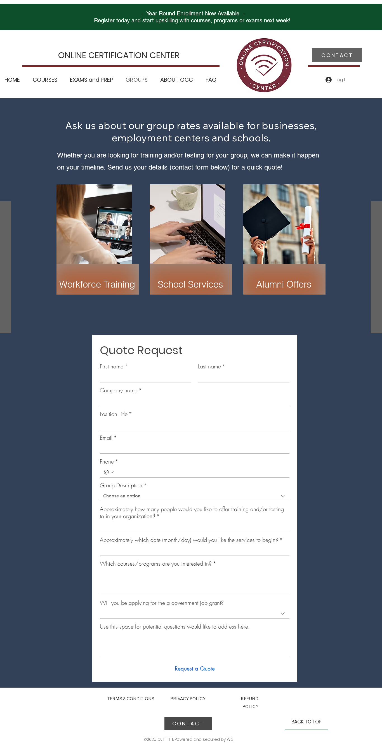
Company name (121, 390)
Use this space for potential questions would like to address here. (175, 626)
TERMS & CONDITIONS (130, 698)
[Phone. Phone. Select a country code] (108, 472)
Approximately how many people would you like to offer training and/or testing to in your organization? (192, 512)
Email (108, 437)
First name (114, 366)
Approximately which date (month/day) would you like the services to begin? (191, 539)
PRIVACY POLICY (188, 698)
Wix (230, 739)
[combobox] (194, 496)
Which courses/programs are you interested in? (158, 563)
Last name (211, 366)
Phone (109, 461)
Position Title (116, 413)
